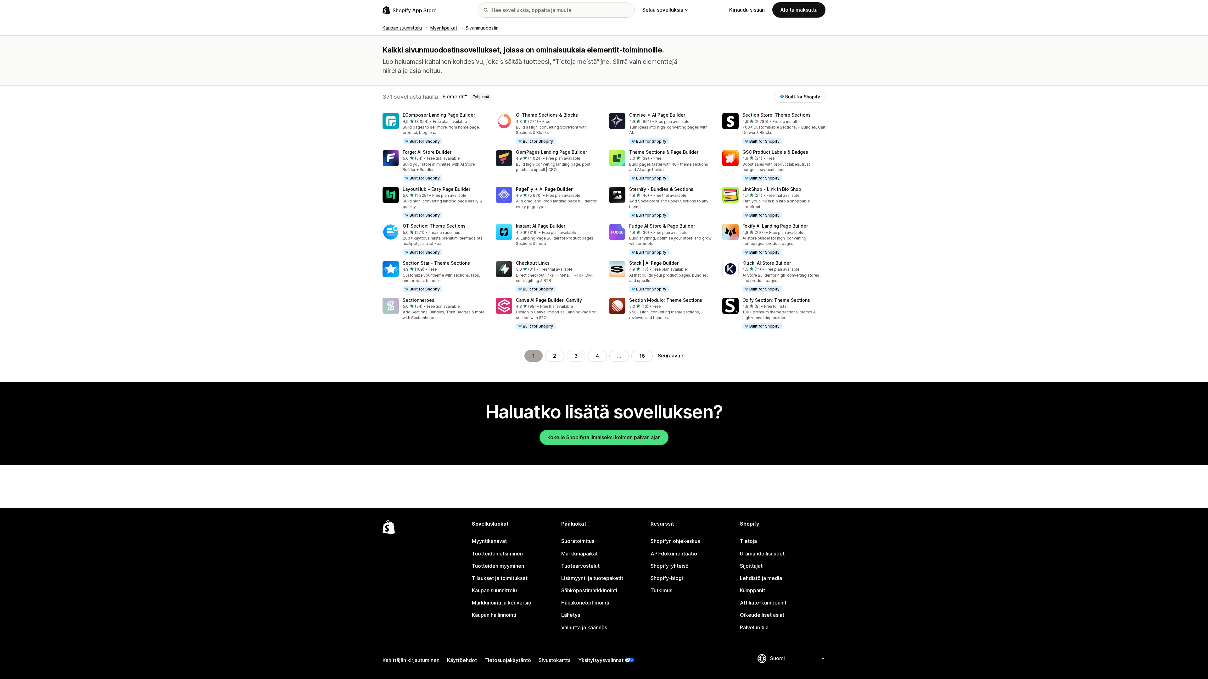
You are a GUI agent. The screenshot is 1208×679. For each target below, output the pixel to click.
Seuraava (669, 355)
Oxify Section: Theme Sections (776, 300)
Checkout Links (533, 263)
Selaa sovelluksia (662, 10)
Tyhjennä (481, 96)
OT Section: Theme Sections (434, 226)
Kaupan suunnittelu (494, 590)
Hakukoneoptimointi (585, 602)
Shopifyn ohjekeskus (675, 541)
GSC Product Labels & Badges (775, 152)
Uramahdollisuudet (762, 553)
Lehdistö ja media (761, 578)
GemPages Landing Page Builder (551, 152)
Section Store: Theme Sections (776, 115)
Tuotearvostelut (580, 566)
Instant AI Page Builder (540, 226)
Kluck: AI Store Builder (766, 263)
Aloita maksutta (799, 10)
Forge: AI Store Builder (427, 152)
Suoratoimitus (577, 541)
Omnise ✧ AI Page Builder (657, 115)
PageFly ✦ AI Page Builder (544, 189)
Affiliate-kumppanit (763, 602)
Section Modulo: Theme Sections (665, 300)
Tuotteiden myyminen (498, 566)
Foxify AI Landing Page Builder (775, 226)
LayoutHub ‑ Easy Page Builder (436, 189)
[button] (434, 129)
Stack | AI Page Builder (654, 263)
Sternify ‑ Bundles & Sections (661, 189)
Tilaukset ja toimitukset (500, 578)
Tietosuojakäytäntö (507, 660)
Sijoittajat (751, 566)
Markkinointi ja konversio (501, 602)
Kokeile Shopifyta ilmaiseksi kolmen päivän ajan (604, 437)
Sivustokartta (555, 660)
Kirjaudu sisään (747, 10)
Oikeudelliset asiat (762, 615)
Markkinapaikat (579, 553)
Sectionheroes (418, 300)
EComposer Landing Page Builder (439, 115)
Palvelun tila (754, 627)
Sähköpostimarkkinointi (589, 590)
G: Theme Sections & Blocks (547, 115)
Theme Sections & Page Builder (663, 152)
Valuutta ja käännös (584, 627)
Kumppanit (752, 590)
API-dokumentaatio (674, 553)
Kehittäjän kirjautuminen (411, 660)
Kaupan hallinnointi (494, 615)
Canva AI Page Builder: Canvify (549, 300)
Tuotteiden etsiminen (497, 553)
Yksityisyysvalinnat (601, 660)
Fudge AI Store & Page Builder (662, 226)
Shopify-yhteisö (670, 566)
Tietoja (748, 541)
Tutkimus (661, 590)
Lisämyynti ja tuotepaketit (592, 578)
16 (642, 356)
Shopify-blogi (667, 578)
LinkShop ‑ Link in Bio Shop (771, 189)
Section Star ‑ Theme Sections (436, 263)
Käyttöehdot (462, 660)
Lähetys (570, 615)
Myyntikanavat (489, 541)
